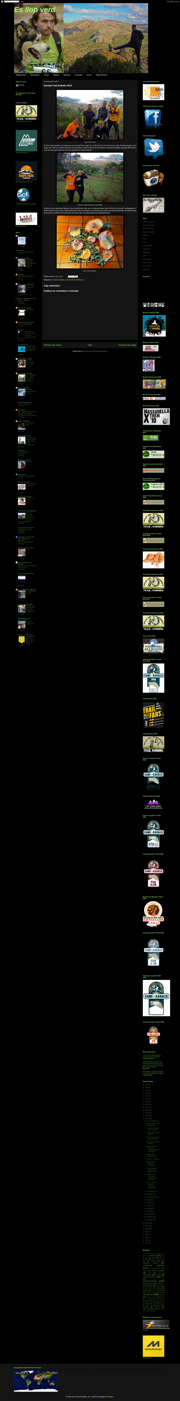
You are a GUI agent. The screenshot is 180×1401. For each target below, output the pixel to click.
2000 (147, 1240)
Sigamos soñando (24, 460)
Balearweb (146, 269)
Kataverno (146, 252)
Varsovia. (29, 461)
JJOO (144, 1288)
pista (147, 1298)
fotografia (149, 1285)
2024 (147, 1087)
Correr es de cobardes (26, 284)
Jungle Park (151, 1288)
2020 (147, 1098)
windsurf (145, 1310)
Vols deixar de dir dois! (26, 527)
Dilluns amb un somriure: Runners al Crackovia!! (151, 1185)
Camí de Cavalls (148, 232)
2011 (147, 1226)
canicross (154, 1259)
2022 (147, 1093)
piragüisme (161, 1297)
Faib (144, 242)
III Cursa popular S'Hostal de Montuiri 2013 (152, 1170)
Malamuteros (147, 259)
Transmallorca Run (158, 1304)
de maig (150, 1208)
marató (145, 1290)
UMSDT (157, 1307)
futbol (157, 1285)
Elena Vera (21, 410)
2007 (147, 1231)
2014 (147, 1116)
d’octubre (150, 1194)
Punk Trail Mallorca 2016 (25, 542)
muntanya (80, 280)
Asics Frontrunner (149, 221)
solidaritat (145, 1302)
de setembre (151, 1197)
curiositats (147, 1275)
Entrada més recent (52, 345)
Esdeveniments (148, 1283)
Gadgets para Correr (25, 402)
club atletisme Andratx (153, 1262)
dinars (154, 1279)
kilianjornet (22, 474)
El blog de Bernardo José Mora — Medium (27, 299)
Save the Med (158, 1300)
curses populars (149, 1277)
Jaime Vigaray (23, 344)
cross (149, 1273)
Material (56, 75)
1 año (27, 549)
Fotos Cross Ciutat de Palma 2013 (152, 1138)
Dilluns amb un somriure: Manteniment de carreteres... (152, 1149)
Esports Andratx (23, 388)
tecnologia (153, 1302)
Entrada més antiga (127, 345)
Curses (46, 75)
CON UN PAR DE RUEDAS (27, 511)
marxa (154, 1290)
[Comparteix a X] (73, 277)
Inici (90, 345)
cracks (145, 1271)
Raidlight (151, 1300)
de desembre (151, 1121)
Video (153, 1309)
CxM (162, 1277)
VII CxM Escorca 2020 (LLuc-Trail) (30, 362)
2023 (147, 1090)
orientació (152, 1296)
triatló (159, 1305)
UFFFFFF (21, 450)
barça (162, 1255)
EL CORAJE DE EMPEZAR (27, 589)
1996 (147, 1243)
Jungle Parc (147, 249)
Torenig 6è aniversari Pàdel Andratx (31, 391)
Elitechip (21, 250)
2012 (147, 1223)
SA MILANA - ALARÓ (25, 359)
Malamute (67, 75)
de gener (150, 1219)
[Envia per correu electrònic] (69, 277)
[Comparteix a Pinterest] (77, 277)
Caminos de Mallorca (25, 635)
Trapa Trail (149, 1305)
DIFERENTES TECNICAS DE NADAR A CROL (31, 348)
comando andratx (58, 280)
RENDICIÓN (29, 309)
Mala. (27, 237)
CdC (144, 1261)
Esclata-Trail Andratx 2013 (151, 1155)
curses (158, 1275)
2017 (147, 1107)
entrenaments (70, 280)
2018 (147, 1104)
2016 (147, 1110)
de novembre (151, 1191)
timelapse (161, 1302)
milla (160, 1292)
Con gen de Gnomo (25, 496)
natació (161, 1295)
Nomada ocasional (24, 308)
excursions (160, 1283)
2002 (147, 1234)
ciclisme (153, 1261)
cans (161, 1259)
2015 (147, 1113)
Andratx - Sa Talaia (152, 1159)
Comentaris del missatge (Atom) (96, 351)
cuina (159, 1273)
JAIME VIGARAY (23, 421)
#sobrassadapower (159, 1253)
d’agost (149, 1200)
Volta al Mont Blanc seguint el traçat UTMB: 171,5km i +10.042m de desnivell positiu (27, 413)
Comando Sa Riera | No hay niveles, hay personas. (26, 538)
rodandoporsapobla (25, 604)
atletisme (153, 1255)
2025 (147, 1084)
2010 (147, 1229)
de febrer (150, 1217)
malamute (159, 1289)
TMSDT (147, 1304)
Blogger (110, 1397)
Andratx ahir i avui (149, 225)
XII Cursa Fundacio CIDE (25, 252)
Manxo (20, 330)
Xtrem (151, 1311)
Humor (89, 75)
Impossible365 (147, 245)
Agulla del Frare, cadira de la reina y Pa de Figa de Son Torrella (31, 640)
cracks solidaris (157, 1271)
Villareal (160, 1309)
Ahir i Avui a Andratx (25, 373)
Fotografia (78, 75)
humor (158, 1287)
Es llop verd (34, 9)
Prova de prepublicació (25, 324)
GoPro (150, 1287)
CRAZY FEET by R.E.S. (26, 548)
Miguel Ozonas (148, 262)
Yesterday (21, 302)
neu (147, 1296)
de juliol (149, 1202)
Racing (144, 1300)
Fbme (145, 238)
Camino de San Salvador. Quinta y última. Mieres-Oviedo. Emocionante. (31, 441)
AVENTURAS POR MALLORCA (24, 619)
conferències (155, 1268)
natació (147, 1253)
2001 (147, 1237)
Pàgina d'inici (21, 75)
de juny (149, 1205)
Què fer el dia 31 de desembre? (153, 1124)
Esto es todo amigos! (24, 404)
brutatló (152, 1257)
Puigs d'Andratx (101, 75)
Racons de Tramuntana (26, 322)
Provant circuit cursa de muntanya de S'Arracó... (151, 1177)
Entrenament (34, 75)
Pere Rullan (147, 266)
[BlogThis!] (71, 277)
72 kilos (20, 236)
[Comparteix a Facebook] (75, 277)
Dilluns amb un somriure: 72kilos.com (151, 1163)
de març (150, 1214)
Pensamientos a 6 (24, 435)
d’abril (149, 1211)
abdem (146, 1255)
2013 (147, 1118)
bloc (146, 1257)
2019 (147, 1101)
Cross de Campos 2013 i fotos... (152, 1129)
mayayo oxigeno (24, 258)
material (161, 1290)
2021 (147, 1096)
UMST (145, 1309)
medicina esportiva (151, 1292)
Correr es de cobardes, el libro (29, 287)
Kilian (144, 255)
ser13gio (21, 274)
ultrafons (146, 1307)
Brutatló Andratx (24, 482)
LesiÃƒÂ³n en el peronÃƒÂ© (26, 476)
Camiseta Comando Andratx (153, 1142)
